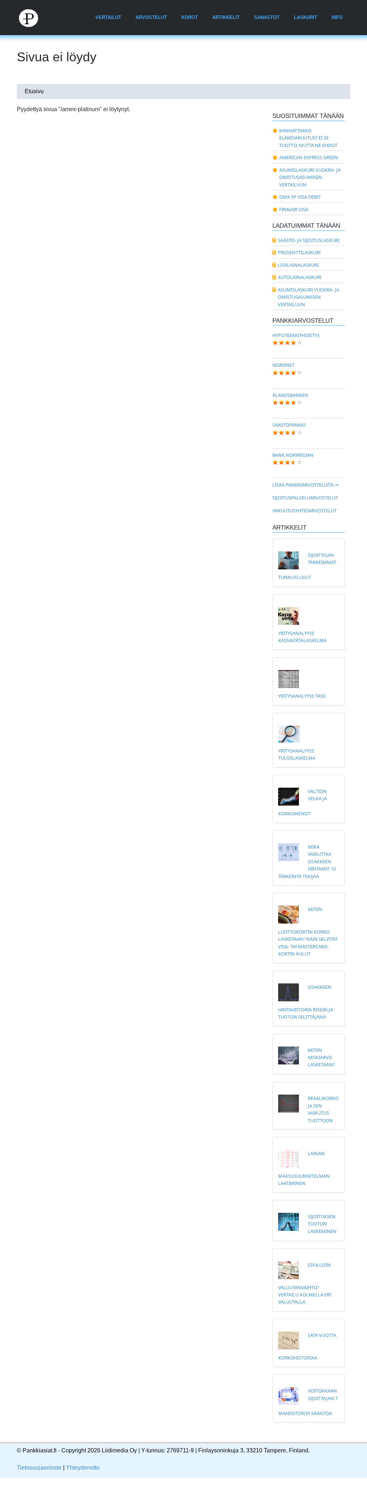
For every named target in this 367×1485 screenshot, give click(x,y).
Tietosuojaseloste (39, 1468)
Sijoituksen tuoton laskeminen (322, 1223)
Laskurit (305, 17)
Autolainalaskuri (299, 277)
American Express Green (308, 157)
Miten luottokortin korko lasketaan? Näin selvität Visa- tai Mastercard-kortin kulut (308, 931)
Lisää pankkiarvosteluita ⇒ (305, 484)
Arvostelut (151, 17)
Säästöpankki (288, 425)
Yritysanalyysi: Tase (301, 696)
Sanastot (267, 17)
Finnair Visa (293, 209)
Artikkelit (226, 17)
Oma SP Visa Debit (300, 197)
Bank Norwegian (293, 455)
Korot (189, 17)
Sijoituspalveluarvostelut (305, 497)
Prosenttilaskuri (299, 252)
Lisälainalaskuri (298, 265)
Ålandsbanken (290, 395)
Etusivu (34, 91)
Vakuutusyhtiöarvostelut (304, 510)
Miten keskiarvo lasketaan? (321, 1057)
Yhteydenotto (83, 1468)
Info (337, 17)
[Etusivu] (32, 17)
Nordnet (283, 365)
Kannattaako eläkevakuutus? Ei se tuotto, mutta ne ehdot (308, 137)
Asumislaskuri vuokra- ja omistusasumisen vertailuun (309, 177)
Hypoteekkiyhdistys (296, 335)
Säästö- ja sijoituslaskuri (308, 240)
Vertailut (108, 17)
